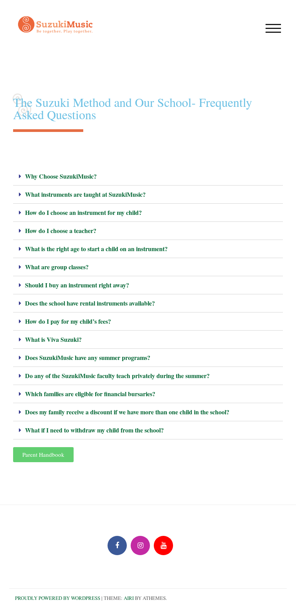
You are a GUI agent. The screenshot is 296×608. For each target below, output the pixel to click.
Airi (129, 597)
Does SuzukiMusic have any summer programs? (87, 357)
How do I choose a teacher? (60, 230)
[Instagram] (140, 545)
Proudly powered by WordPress (57, 597)
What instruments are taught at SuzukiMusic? (85, 194)
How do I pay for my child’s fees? (68, 321)
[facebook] (117, 545)
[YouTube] (163, 545)
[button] (43, 454)
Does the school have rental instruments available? (90, 303)
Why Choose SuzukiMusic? (61, 176)
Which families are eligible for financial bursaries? (90, 393)
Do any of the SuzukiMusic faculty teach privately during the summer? (117, 375)
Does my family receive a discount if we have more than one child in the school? (127, 411)
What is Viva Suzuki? (53, 339)
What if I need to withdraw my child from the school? (94, 430)
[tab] (148, 176)
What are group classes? (57, 266)
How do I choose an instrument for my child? (83, 212)
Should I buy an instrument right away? (77, 284)
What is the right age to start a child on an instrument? (96, 248)
